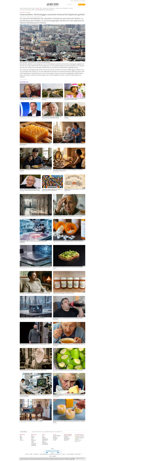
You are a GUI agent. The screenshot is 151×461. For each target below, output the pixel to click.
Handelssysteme (45, 439)
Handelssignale (44, 440)
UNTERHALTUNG (45, 8)
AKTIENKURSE (24, 8)
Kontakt (54, 440)
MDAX (21, 436)
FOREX (43, 436)
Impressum (36, 454)
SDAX (21, 439)
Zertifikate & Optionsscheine (45, 443)
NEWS (21, 8)
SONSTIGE (71, 8)
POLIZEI (60, 8)
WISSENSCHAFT (52, 8)
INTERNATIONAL (65, 8)
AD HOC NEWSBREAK (57, 435)
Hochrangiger (27, 12)
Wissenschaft (33, 440)
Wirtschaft (33, 436)
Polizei (32, 442)
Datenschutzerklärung (44, 454)
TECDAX (21, 437)
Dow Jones (21, 440)
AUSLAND (57, 8)
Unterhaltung (33, 443)
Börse (32, 435)
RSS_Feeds (55, 439)
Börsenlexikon (24, 431)
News (27, 454)
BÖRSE (29, 8)
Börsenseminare (45, 444)
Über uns (64, 454)
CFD (43, 435)
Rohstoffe (44, 437)
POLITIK (37, 8)
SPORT (41, 8)
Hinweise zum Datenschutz (55, 454)
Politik (33, 9)
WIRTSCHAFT (33, 8)
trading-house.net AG (67, 435)
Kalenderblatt (33, 445)
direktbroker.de (66, 439)
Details (67, 459)
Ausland (32, 441)
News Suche (81, 4)
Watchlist (54, 436)
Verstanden (70, 459)
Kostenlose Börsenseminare (67, 437)
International (33, 444)
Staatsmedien (22, 12)
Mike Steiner (78, 454)
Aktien (43, 441)
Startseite (29, 9)
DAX (20, 435)
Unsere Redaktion (70, 454)
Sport (32, 439)
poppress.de (66, 440)
